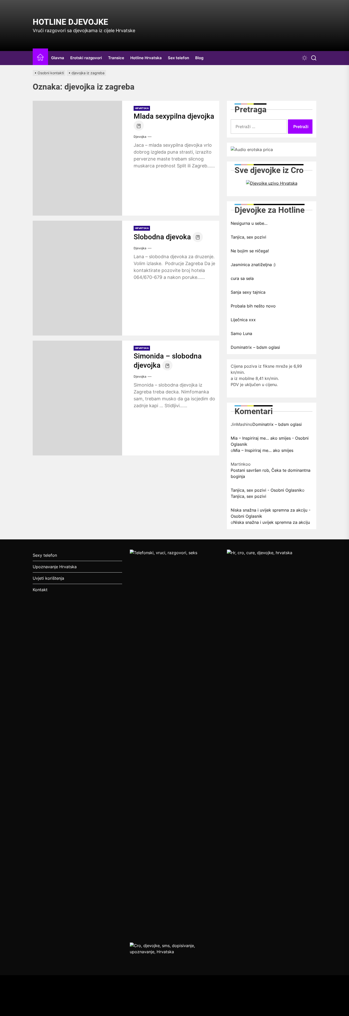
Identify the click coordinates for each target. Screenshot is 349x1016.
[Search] (313, 58)
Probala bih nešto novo (253, 305)
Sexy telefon (45, 555)
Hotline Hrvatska (146, 57)
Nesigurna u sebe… (249, 223)
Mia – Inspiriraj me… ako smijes (263, 450)
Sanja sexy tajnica (248, 292)
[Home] (40, 58)
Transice (116, 57)
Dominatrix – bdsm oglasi (255, 347)
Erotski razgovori (86, 57)
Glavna (57, 57)
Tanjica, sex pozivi (248, 237)
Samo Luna (241, 333)
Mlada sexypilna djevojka (174, 116)
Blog (199, 57)
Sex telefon (178, 57)
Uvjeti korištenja (48, 578)
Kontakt (40, 589)
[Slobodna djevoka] (77, 278)
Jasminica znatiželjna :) (253, 264)
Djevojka (140, 137)
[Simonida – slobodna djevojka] (77, 398)
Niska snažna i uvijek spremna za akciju (271, 522)
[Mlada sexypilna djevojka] (77, 158)
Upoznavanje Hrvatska (55, 566)
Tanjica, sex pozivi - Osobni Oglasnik (266, 490)
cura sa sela (242, 278)
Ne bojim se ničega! (250, 250)
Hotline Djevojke (70, 22)
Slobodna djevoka (162, 237)
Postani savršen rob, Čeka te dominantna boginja (270, 473)
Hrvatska (142, 108)
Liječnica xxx (243, 319)
